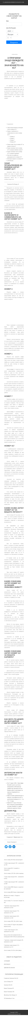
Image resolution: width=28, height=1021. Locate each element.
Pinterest (7, 964)
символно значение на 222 (11, 978)
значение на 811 (8, 985)
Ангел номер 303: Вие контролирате (13, 859)
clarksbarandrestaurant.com (13, 2)
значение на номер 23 (13, 184)
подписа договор (15, 785)
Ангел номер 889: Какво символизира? (14, 892)
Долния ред (10, 160)
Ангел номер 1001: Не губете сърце (13, 921)
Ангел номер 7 (10, 411)
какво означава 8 (11, 842)
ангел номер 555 (8, 981)
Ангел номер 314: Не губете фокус (13, 950)
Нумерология (14, 54)
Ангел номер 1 (10, 369)
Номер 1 (12, 138)
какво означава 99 (9, 988)
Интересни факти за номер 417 (15, 158)
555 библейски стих (9, 998)
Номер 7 (12, 140)
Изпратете (14, 42)
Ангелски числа (11, 172)
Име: (7, 21)
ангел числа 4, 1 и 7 (17, 450)
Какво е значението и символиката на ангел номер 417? (14, 133)
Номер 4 (12, 136)
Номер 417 (13, 142)
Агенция (7, 961)
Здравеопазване (9, 967)
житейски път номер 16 (10, 995)
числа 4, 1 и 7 (12, 731)
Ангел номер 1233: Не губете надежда (13, 873)
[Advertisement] (14, 112)
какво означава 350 (9, 991)
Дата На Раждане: (11, 28)
